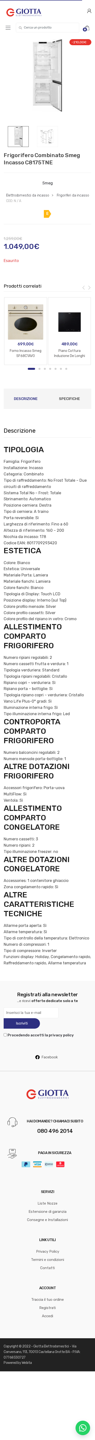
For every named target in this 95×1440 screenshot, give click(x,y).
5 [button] (56, 369)
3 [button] (45, 369)
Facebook (49, 1057)
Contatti (47, 1268)
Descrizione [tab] (26, 399)
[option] (47, 75)
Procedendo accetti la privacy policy (41, 1035)
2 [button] (39, 369)
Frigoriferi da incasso (73, 195)
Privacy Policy (47, 1251)
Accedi (47, 1316)
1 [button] (31, 369)
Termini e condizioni (47, 1260)
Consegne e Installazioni (47, 1220)
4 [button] (50, 369)
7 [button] (66, 369)
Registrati (47, 1308)
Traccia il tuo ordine (47, 1299)
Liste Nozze (47, 1203)
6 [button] (61, 369)
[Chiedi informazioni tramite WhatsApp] (83, 1428)
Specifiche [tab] (69, 399)
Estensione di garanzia (47, 1211)
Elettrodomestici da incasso (27, 195)
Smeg (47, 183)
